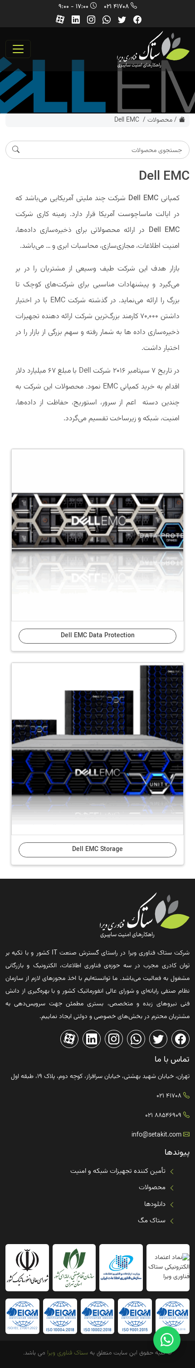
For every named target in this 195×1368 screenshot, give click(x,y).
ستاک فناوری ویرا (66, 1353)
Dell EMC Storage (97, 850)
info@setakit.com (156, 1135)
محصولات (159, 120)
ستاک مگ (152, 1220)
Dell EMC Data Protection (98, 636)
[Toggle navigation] (18, 49)
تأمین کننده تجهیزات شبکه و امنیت (118, 1171)
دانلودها (155, 1204)
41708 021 (116, 7)
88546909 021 (163, 1116)
